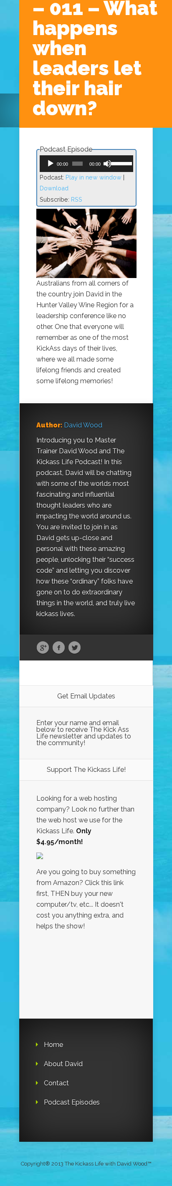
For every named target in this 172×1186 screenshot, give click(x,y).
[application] (86, 163)
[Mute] (107, 163)
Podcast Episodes (72, 1102)
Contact (56, 1083)
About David (63, 1064)
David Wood (83, 425)
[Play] (50, 163)
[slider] (120, 162)
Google (42, 648)
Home (53, 1045)
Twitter (74, 648)
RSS (76, 199)
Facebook (58, 648)
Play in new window (93, 177)
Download (54, 188)
